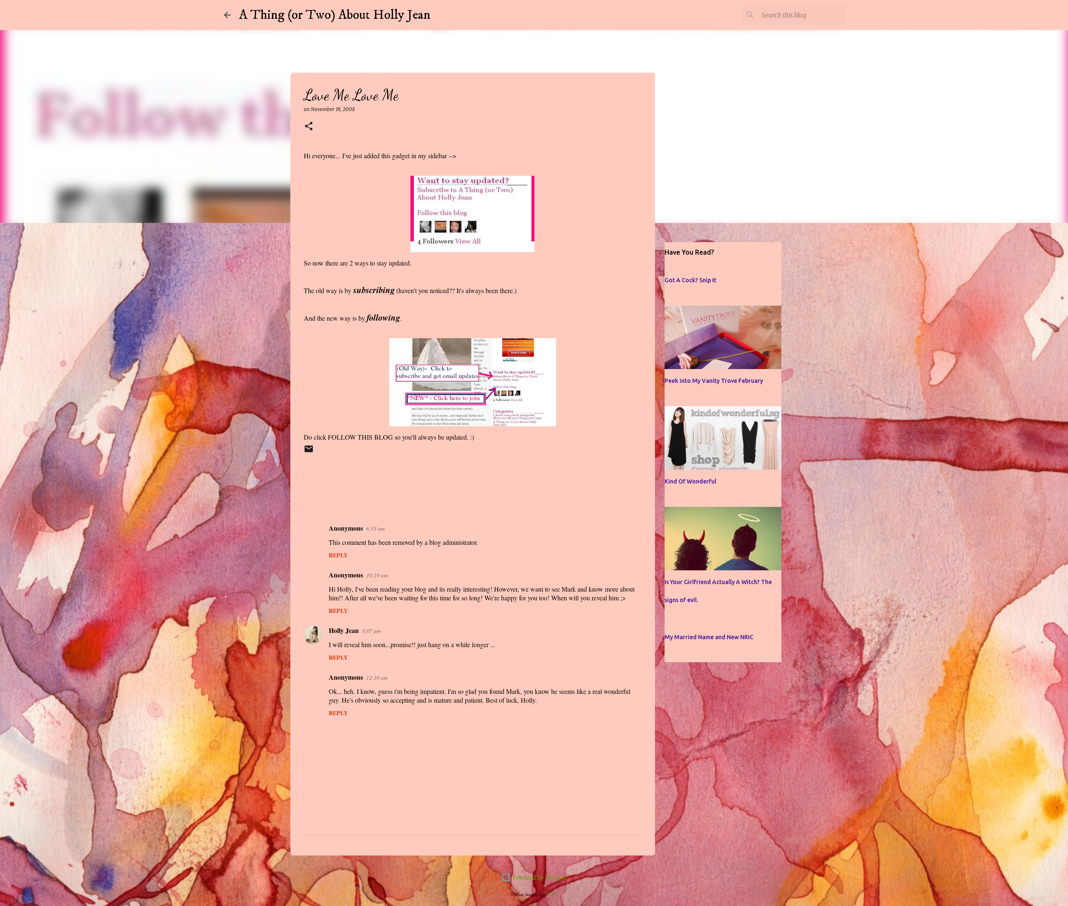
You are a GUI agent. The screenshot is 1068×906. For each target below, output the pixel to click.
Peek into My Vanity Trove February (714, 380)
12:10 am (377, 677)
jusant (551, 894)
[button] (309, 126)
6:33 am (375, 528)
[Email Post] (309, 452)
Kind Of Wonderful (690, 481)
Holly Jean (344, 630)
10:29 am (377, 575)
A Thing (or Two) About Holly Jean (335, 15)
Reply (338, 555)
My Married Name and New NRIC (709, 637)
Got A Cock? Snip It (690, 280)
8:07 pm (371, 631)
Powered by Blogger (539, 877)
